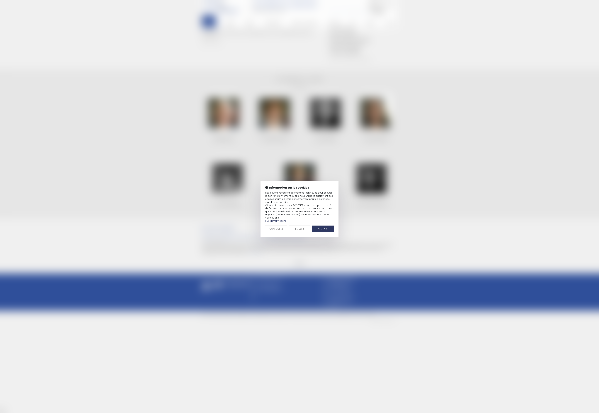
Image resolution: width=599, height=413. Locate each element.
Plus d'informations (275, 220)
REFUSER (299, 228)
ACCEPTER (323, 228)
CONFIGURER (276, 228)
